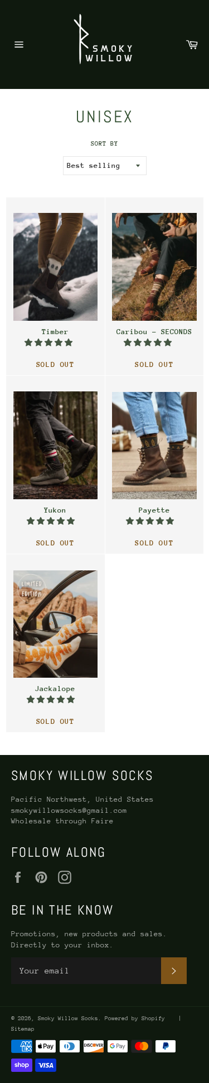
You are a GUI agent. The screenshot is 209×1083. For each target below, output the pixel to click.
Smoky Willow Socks (68, 1018)
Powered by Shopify (135, 1018)
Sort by (104, 143)
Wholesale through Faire (62, 821)
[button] (51, 343)
